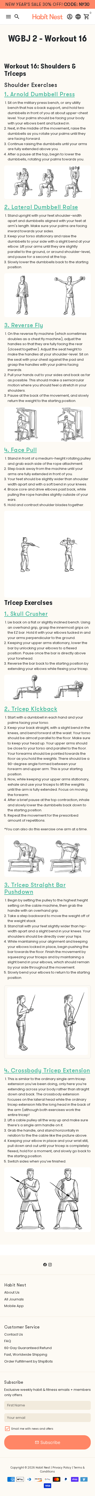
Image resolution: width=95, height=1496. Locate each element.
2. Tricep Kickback (30, 709)
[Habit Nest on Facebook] (45, 1264)
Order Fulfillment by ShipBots (28, 1361)
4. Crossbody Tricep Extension (47, 1070)
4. (7, 450)
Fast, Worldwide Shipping (25, 1354)
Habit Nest (43, 1468)
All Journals (14, 1299)
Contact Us (13, 1334)
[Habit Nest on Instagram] (50, 1264)
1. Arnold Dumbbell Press (39, 94)
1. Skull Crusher (26, 613)
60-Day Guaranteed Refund (28, 1347)
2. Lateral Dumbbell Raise (41, 207)
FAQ (7, 1341)
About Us (12, 1292)
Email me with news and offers (32, 1429)
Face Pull (24, 450)
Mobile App (14, 1305)
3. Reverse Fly (23, 325)
